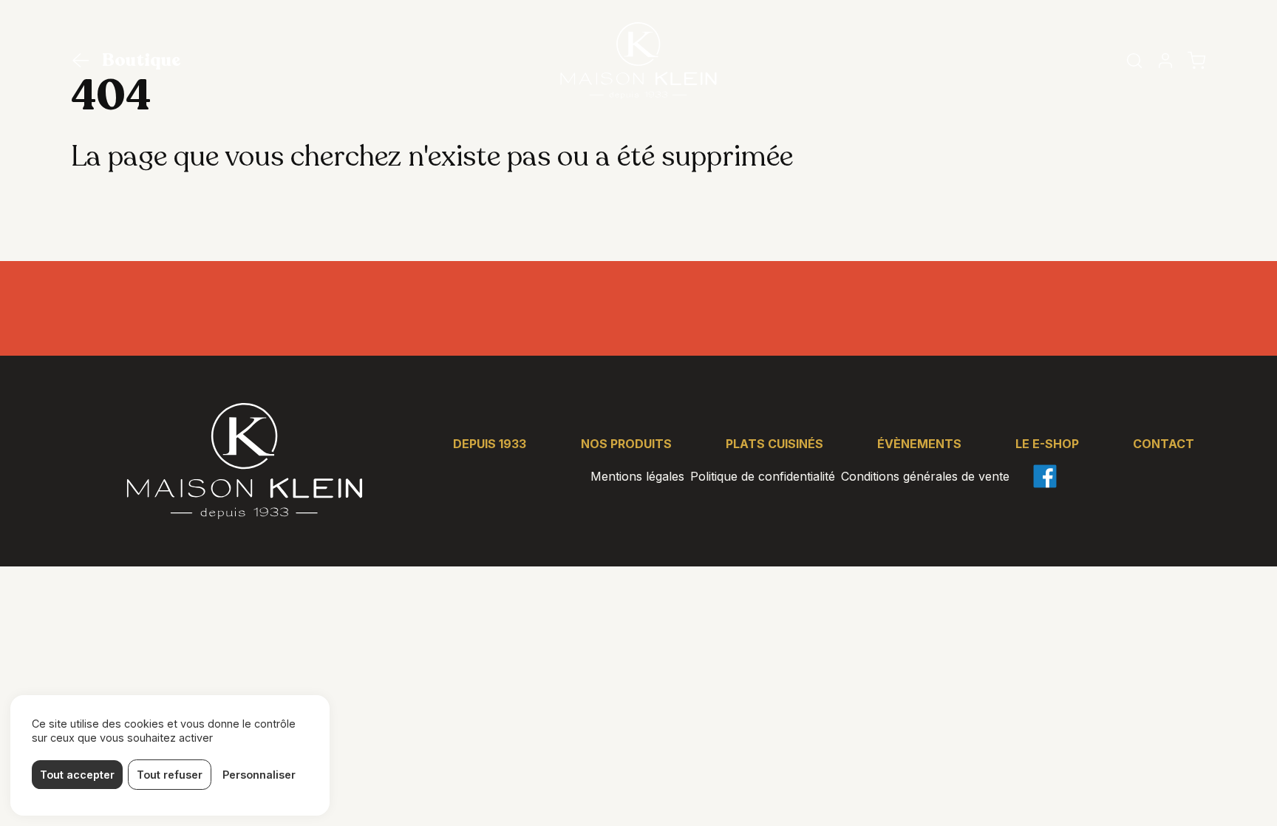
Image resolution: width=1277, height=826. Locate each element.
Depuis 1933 (489, 443)
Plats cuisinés (774, 443)
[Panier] (1196, 60)
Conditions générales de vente (925, 476)
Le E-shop (1047, 443)
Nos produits (626, 443)
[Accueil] (638, 60)
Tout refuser (169, 774)
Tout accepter (77, 774)
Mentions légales (637, 476)
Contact (1163, 443)
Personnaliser (259, 774)
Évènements (919, 443)
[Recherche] (1134, 60)
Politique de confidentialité (762, 476)
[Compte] (1165, 60)
